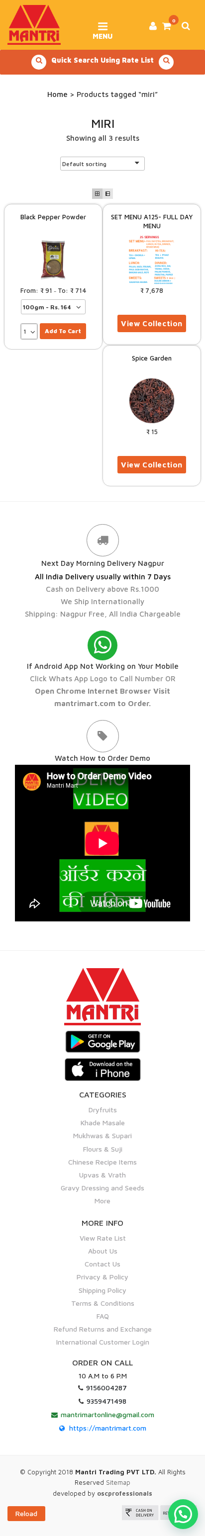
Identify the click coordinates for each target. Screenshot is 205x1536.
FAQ (103, 1316)
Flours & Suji (102, 1149)
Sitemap (118, 1482)
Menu (102, 33)
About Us (102, 1251)
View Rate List (103, 1238)
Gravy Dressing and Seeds (102, 1187)
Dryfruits (103, 1109)
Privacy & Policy (102, 1276)
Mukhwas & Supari (102, 1135)
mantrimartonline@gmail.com (107, 1414)
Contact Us (102, 1264)
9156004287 (106, 1387)
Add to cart (63, 331)
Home (57, 94)
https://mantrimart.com (107, 1428)
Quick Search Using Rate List (102, 60)
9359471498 (106, 1401)
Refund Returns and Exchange (103, 1329)
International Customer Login (102, 1342)
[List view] (107, 193)
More (102, 1200)
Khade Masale (103, 1122)
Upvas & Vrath (102, 1175)
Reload (26, 1513)
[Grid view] (97, 193)
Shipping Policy (102, 1290)
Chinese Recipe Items (102, 1162)
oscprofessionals (124, 1493)
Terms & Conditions (102, 1303)
